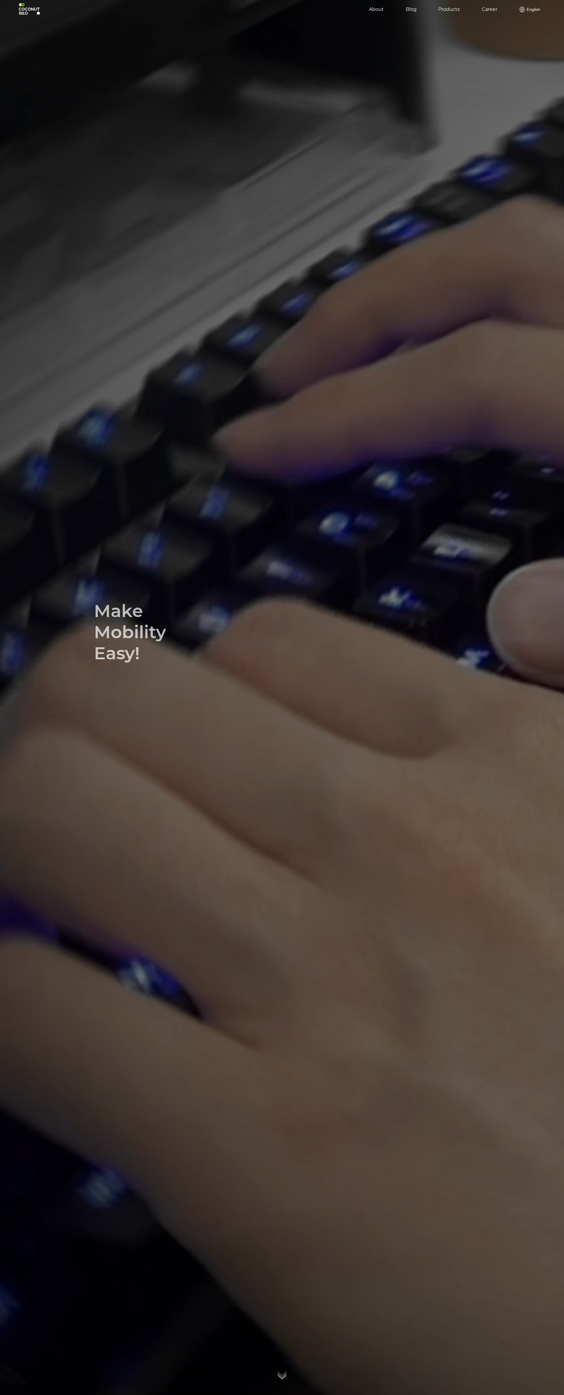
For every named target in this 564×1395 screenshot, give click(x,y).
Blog (411, 9)
